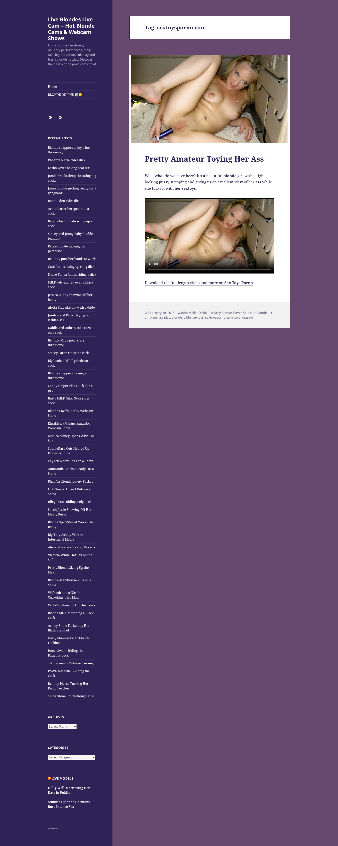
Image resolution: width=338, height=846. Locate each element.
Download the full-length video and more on (199, 282)
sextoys (198, 317)
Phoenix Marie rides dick (66, 160)
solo (237, 317)
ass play (164, 317)
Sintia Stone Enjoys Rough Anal (71, 696)
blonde (177, 317)
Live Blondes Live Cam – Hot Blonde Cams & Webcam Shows (71, 29)
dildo (187, 317)
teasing (247, 317)
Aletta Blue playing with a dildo (71, 307)
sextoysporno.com (219, 317)
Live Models (63, 778)
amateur (151, 317)
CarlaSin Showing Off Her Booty (72, 605)
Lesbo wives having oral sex (69, 168)
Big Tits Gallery (50, 828)
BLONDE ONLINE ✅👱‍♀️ (65, 94)
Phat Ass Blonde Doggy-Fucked (70, 481)
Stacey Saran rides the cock (68, 353)
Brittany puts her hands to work (72, 259)
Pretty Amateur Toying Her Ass (204, 158)
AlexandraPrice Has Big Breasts (71, 547)
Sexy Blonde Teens (227, 313)
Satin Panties (55, 828)
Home (52, 86)
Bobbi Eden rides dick (64, 201)
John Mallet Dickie (194, 313)
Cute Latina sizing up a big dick (71, 266)
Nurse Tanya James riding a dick (72, 274)
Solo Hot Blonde (255, 313)
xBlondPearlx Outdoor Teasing (71, 663)
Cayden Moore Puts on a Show (70, 461)
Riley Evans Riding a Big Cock (70, 502)
